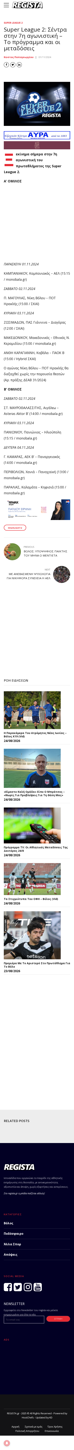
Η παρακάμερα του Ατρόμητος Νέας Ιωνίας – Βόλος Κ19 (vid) (35, 734)
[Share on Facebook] (6, 64)
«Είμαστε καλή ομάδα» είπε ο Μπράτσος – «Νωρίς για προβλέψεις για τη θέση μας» (34, 793)
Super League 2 (13, 22)
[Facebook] (8, 1287)
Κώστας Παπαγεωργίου (19, 57)
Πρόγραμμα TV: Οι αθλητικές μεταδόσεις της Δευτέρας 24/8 (36, 849)
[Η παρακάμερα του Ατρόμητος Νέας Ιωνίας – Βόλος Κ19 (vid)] (32, 710)
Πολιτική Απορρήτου (27, 1431)
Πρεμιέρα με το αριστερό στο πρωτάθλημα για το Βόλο (37, 964)
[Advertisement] (37, 224)
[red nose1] (37, 148)
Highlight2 (15, 527)
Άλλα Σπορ (12, 1244)
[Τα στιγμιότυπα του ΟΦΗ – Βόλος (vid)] (32, 879)
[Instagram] (28, 1287)
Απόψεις (10, 1254)
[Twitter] (18, 1287)
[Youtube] (38, 1287)
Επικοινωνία (52, 1431)
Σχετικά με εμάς (33, 1426)
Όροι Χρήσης (55, 1426)
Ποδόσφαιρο (13, 1233)
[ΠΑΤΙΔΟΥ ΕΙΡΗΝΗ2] (37, 518)
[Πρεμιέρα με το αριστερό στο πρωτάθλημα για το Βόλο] (32, 935)
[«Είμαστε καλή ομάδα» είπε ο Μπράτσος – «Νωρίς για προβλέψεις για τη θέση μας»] (32, 768)
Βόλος (8, 1223)
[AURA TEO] (37, 138)
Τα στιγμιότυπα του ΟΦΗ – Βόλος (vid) (31, 899)
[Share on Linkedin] (19, 64)
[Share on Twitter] (12, 64)
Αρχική (15, 1426)
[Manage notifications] (7, 1443)
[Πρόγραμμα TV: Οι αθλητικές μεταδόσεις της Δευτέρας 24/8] (32, 825)
